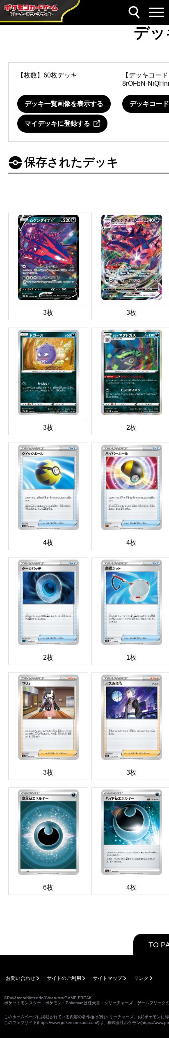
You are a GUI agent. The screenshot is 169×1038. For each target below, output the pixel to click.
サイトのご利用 (64, 978)
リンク (141, 978)
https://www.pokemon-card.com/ (68, 1022)
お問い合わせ (20, 978)
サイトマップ (107, 978)
